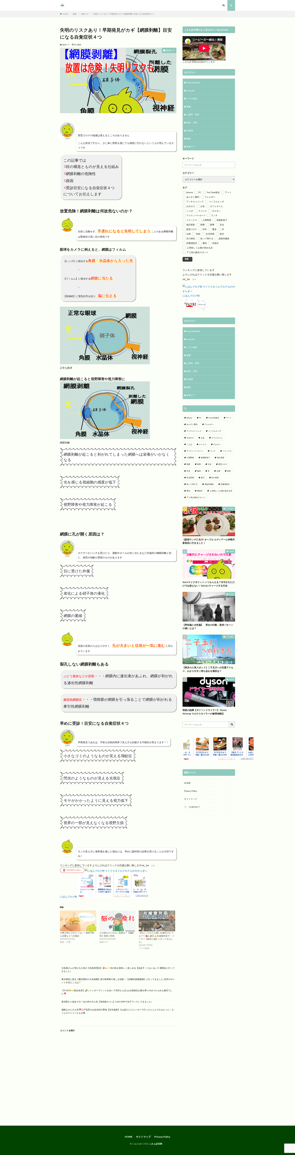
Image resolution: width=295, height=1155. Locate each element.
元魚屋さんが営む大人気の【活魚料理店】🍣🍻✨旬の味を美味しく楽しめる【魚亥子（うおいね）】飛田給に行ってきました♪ (118, 969)
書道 (199, 471)
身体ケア (84, 14)
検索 (187, 259)
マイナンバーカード (195, 451)
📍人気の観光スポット (196, 497)
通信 (188, 491)
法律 (218, 471)
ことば (189, 444)
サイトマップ (190, 799)
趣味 (189, 138)
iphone (189, 418)
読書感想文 (225, 484)
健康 (75, 14)
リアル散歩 (192, 98)
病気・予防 (192, 122)
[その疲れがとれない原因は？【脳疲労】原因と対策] (117, 920)
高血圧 (200, 491)
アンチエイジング (194, 431)
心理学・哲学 (193, 114)
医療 (188, 464)
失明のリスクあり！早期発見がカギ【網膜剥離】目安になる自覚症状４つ (123, 14)
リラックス (227, 451)
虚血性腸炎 (209, 484)
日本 (188, 471)
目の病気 (77, 45)
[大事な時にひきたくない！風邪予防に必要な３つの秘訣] (78, 920)
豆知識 (190, 130)
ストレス (202, 444)
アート (229, 418)
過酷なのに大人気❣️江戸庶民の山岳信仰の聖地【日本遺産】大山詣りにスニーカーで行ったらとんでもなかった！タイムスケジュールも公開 (117, 1011)
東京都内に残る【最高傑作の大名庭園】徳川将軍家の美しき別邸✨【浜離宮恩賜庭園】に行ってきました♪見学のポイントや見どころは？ (118, 981)
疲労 (203, 477)
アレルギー (209, 424)
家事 (199, 464)
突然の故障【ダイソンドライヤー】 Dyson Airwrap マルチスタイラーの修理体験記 (205, 712)
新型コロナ (223, 464)
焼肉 (229, 471)
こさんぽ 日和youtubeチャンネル (199, 61)
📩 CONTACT (192, 807)
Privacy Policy (190, 791)
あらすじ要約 (192, 424)
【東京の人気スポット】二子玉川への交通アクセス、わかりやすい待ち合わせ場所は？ (208, 669)
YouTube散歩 (213, 418)
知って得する (192, 484)
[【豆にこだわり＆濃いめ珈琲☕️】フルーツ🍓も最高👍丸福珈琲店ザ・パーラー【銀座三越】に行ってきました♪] (157, 920)
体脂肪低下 (205, 457)
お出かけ (190, 438)
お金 (203, 438)
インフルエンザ (214, 431)
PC (200, 418)
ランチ (213, 451)
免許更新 (220, 457)
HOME (65, 14)
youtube (191, 90)
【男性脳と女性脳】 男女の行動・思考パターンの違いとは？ (208, 626)
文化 (209, 464)
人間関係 (190, 457)
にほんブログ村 (68, 896)
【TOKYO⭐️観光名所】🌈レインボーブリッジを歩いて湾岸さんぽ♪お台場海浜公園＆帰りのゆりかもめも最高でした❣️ (116, 992)
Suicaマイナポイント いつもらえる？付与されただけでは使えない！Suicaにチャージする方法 (209, 584)
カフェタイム (216, 438)
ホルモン (217, 444)
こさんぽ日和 (157, 1143)
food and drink (193, 82)
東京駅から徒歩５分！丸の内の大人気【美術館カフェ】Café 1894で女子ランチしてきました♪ (106, 1001)
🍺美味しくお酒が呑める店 (221, 491)
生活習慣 (190, 477)
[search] (232, 724)
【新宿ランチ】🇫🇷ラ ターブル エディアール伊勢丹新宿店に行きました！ (209, 541)
